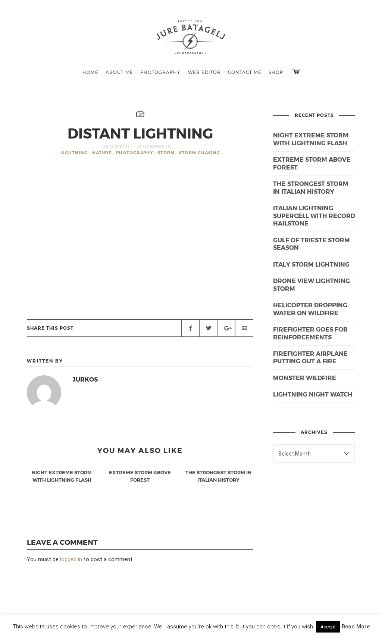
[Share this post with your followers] (208, 328)
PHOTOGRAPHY (160, 72)
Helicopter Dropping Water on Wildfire (310, 308)
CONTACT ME (245, 72)
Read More (356, 626)
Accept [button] (328, 627)
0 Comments (154, 146)
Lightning (74, 152)
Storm (166, 152)
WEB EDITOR (204, 72)
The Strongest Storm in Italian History (310, 187)
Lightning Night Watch (313, 394)
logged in (71, 559)
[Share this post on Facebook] (190, 328)
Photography (134, 152)
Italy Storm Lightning (311, 264)
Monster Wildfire (304, 377)
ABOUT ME (119, 72)
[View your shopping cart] (295, 71)
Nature (102, 152)
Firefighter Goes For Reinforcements (310, 333)
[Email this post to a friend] (244, 328)
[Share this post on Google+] (226, 328)
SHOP (276, 72)
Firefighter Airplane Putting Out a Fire (310, 357)
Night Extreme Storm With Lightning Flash (310, 138)
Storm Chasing (199, 152)
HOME (90, 72)
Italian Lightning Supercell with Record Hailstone (314, 215)
